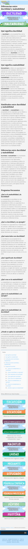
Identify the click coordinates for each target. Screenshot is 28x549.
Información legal (15, 540)
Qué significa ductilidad (10, 355)
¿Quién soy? (4, 539)
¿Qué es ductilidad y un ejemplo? (15, 372)
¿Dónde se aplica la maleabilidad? (15, 388)
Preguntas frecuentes (10, 366)
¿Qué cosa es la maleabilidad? (15, 378)
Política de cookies (15, 542)
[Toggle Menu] (25, 532)
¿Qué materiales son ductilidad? (15, 374)
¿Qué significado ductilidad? (14, 376)
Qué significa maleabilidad (11, 357)
